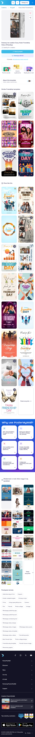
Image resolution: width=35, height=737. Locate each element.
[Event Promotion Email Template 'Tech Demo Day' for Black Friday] (29, 522)
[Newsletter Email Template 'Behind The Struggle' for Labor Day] (6, 572)
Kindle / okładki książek (9, 598)
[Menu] (32, 2)
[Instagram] (20, 655)
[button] (30, 13)
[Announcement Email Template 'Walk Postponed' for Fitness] (6, 497)
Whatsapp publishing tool (10, 614)
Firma (4, 602)
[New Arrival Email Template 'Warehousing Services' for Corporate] (6, 547)
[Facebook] (15, 655)
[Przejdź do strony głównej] (2, 2)
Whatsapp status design (9, 623)
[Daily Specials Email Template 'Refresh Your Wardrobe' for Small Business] (17, 497)
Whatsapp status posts (25, 627)
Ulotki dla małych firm (9, 594)
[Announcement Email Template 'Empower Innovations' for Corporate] (17, 572)
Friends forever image (25, 643)
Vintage (28, 606)
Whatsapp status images (9, 627)
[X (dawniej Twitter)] (26, 655)
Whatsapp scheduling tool (10, 619)
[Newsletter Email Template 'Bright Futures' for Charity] (17, 522)
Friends (10, 606)
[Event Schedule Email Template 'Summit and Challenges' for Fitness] (6, 522)
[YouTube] (31, 655)
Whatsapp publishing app (10, 610)
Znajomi (20, 594)
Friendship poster (24, 635)
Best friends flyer (7, 639)
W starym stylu (22, 598)
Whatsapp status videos (9, 635)
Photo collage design (21, 639)
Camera (26, 602)
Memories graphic (8, 647)
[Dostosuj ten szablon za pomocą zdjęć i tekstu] (17, 25)
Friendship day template (9, 643)
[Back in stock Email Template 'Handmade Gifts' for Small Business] (29, 547)
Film (4, 606)
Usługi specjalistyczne (15, 602)
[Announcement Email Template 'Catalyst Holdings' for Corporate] (29, 497)
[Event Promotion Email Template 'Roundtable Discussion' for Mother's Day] (17, 547)
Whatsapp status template (10, 631)
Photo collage (19, 606)
